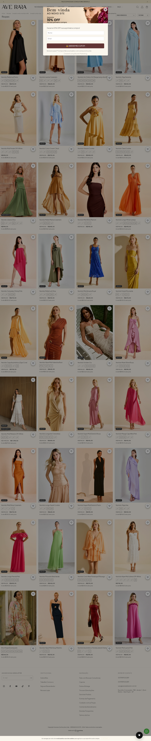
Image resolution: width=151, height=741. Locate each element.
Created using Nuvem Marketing (75, 54)
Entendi (105, 738)
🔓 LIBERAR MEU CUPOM (75, 46)
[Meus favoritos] (139, 735)
